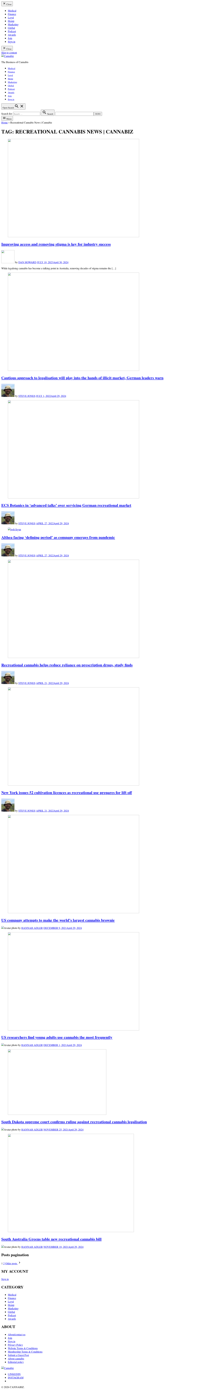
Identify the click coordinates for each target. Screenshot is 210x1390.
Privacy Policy (15, 1344)
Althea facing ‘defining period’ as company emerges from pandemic (58, 537)
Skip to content (9, 52)
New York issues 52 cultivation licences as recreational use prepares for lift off (66, 792)
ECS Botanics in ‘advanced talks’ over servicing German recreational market (66, 505)
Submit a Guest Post (18, 1355)
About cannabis (16, 1358)
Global (11, 27)
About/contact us (16, 1334)
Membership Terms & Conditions (25, 1351)
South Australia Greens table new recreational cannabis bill (51, 1239)
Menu (9, 118)
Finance (12, 14)
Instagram (15, 1377)
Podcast (12, 31)
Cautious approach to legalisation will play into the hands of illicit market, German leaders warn (82, 378)
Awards (12, 34)
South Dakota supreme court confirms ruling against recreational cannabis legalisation (74, 1121)
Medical (12, 10)
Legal (11, 17)
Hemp (11, 21)
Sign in (11, 41)
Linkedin (14, 1374)
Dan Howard (27, 262)
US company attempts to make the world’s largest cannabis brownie (58, 920)
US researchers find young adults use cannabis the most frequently (56, 1037)
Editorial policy (16, 1362)
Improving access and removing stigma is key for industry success (56, 244)
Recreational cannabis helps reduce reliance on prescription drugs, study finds (67, 665)
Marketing (13, 24)
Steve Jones (26, 396)
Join (10, 38)
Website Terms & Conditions (23, 1348)
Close (8, 4)
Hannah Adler (32, 928)
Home (4, 122)
